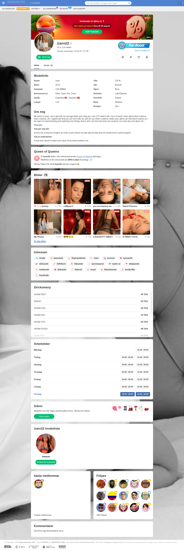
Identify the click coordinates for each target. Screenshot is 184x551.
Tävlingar (63, 9)
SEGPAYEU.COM (58, 542)
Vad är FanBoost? (142, 51)
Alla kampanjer (49, 9)
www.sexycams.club (27, 542)
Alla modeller (8, 9)
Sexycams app (79, 9)
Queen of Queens (84, 156)
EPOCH (45, 542)
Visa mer (38, 125)
